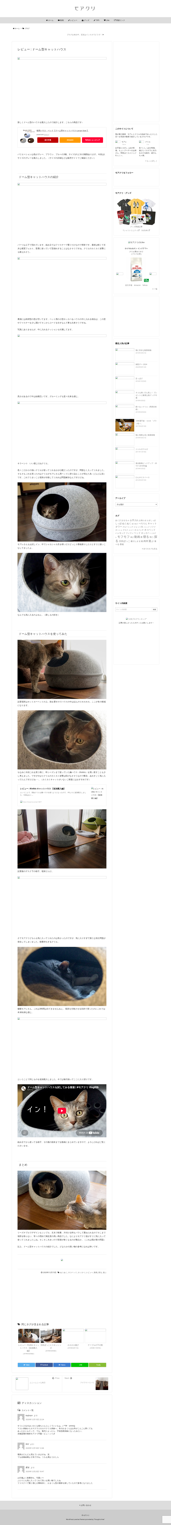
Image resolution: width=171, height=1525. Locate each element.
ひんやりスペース (143, 477)
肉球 (145, 541)
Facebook (125, 179)
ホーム (17, 28)
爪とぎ (135, 541)
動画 (95, 1272)
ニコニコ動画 (146, 179)
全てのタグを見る (150, 549)
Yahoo (144, 285)
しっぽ (118, 523)
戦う (152, 537)
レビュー (89, 1272)
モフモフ (123, 537)
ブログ (27, 28)
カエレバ (46, 134)
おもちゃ (125, 520)
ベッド (137, 532)
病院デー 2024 (141, 364)
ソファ (153, 527)
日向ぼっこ (124, 541)
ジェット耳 (138, 527)
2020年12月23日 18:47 (35, 1471)
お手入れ (134, 520)
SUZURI (144, 230)
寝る (146, 537)
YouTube (139, 179)
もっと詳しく (151, 161)
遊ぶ (104, 1272)
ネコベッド (72, 1272)
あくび (118, 520)
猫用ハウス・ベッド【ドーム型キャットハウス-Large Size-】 (63, 130)
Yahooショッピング (92, 140)
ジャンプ (146, 527)
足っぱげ (139, 378)
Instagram (153, 179)
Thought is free (99, 1519)
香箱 (122, 544)
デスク (125, 530)
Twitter (118, 179)
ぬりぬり (135, 524)
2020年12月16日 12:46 (35, 1448)
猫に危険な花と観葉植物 (145, 435)
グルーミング (128, 527)
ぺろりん (143, 523)
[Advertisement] (62, 1298)
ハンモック (120, 533)
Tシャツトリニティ (130, 230)
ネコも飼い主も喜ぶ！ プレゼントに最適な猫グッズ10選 (146, 395)
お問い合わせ (85, 1505)
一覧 (155, 289)
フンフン (129, 533)
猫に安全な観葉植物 (143, 350)
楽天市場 (48, 140)
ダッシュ (118, 530)
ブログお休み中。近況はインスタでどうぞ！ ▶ (85, 34)
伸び (132, 537)
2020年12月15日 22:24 (35, 1419)
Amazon (70, 140)
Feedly (132, 179)
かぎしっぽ (151, 520)
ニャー (131, 530)
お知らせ (142, 520)
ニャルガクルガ (142, 449)
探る (100, 1272)
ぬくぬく (63, 1272)
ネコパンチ (139, 530)
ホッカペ (81, 1272)
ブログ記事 (99, 473)
